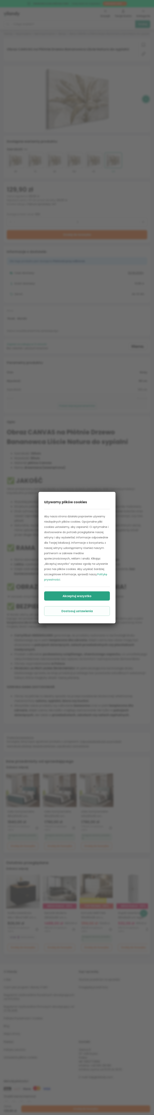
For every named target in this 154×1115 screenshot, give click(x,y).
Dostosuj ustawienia (77, 611)
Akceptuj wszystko (77, 596)
